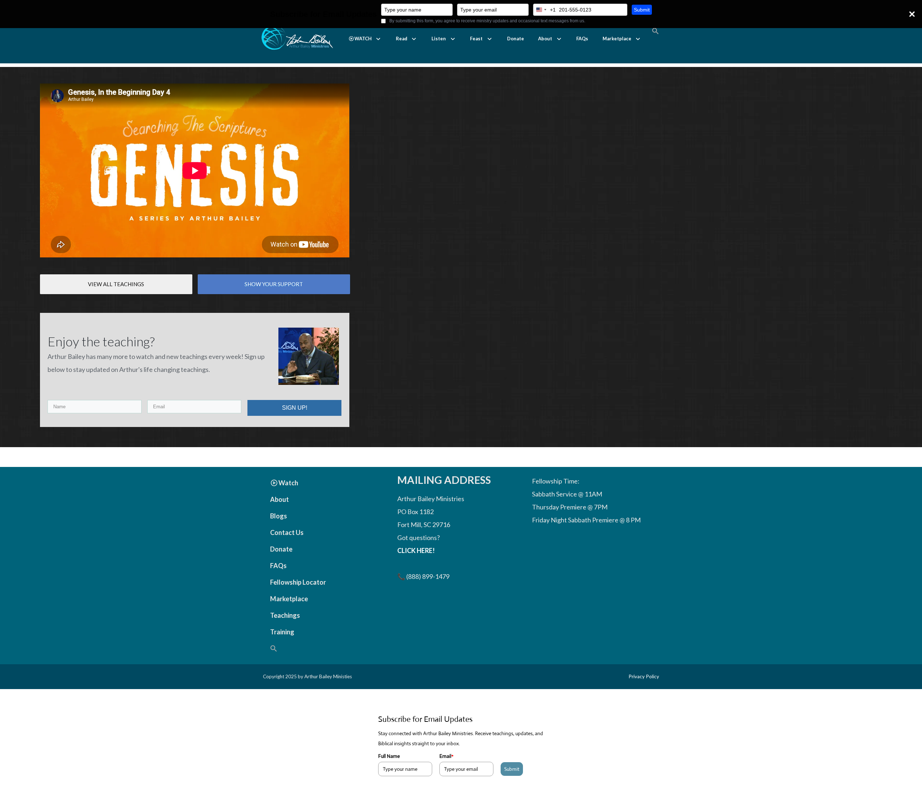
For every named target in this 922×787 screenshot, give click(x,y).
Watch (288, 483)
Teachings (285, 615)
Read (401, 38)
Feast (476, 38)
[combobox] (544, 9)
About (545, 38)
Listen (438, 38)
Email (446, 756)
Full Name (389, 756)
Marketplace (617, 38)
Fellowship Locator (298, 582)
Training (282, 632)
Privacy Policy (643, 676)
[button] (365, 38)
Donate (515, 38)
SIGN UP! (294, 408)
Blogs (278, 516)
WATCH (363, 38)
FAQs (582, 38)
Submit (642, 10)
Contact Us (287, 532)
